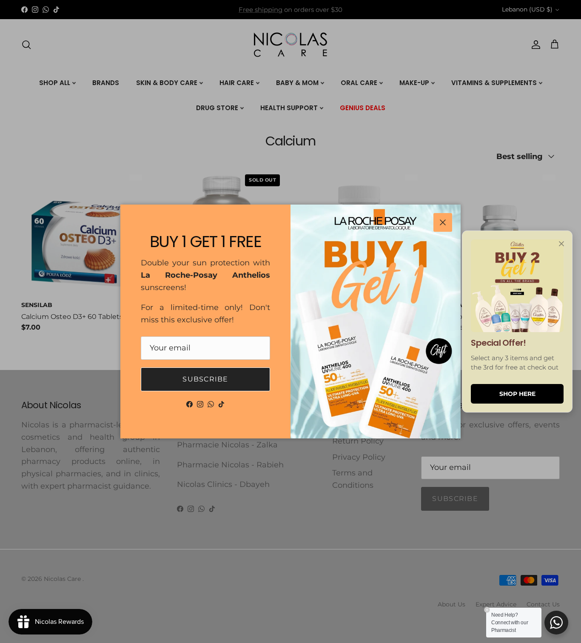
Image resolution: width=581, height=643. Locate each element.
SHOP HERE (517, 394)
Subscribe (205, 379)
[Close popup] (561, 243)
